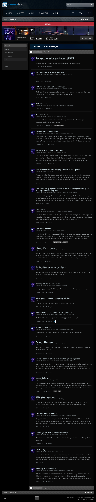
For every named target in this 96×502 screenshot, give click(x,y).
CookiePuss (51, 314)
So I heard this (41, 103)
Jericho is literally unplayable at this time (51, 267)
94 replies (49, 222)
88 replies (48, 81)
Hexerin (50, 269)
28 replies (49, 443)
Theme (4, 498)
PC (52, 171)
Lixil (49, 59)
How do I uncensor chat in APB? (48, 414)
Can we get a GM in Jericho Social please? (52, 433)
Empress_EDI (39, 59)
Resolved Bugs (61, 269)
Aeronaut (50, 300)
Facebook (92, 19)
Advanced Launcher (43, 327)
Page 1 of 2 (47, 52)
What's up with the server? (46, 469)
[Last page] (41, 52)
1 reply (49, 391)
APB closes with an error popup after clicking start (58, 170)
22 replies (48, 278)
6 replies (49, 336)
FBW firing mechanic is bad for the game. (51, 72)
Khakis (49, 399)
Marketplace (44, 13)
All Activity (7, 46)
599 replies (49, 66)
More (56, 13)
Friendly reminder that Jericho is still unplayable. (54, 313)
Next (37, 51)
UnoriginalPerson (52, 192)
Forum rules (48, 23)
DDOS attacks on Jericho (45, 397)
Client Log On (42, 449)
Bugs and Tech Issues (57, 380)
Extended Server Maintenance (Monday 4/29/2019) (55, 58)
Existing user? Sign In (78, 13)
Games (32, 13)
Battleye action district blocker (47, 131)
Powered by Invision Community (85, 499)
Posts (6, 66)
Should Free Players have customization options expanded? (58, 359)
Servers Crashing (43, 229)
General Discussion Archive (62, 59)
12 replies (49, 408)
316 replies (50, 292)
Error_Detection (52, 415)
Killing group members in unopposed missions (53, 298)
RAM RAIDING (41, 210)
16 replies (48, 261)
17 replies (49, 321)
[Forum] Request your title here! (48, 284)
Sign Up (89, 13)
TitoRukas (50, 470)
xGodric (50, 211)
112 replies (50, 372)
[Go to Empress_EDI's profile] (33, 59)
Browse (10, 13)
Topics (6, 63)
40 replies (50, 306)
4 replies (48, 242)
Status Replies (8, 56)
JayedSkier (51, 360)
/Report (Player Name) (46, 248)
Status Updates (9, 52)
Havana (50, 74)
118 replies (50, 204)
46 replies (50, 481)
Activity (21, 13)
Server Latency (42, 378)
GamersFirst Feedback (61, 285)
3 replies (51, 144)
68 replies (50, 427)
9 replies (49, 108)
